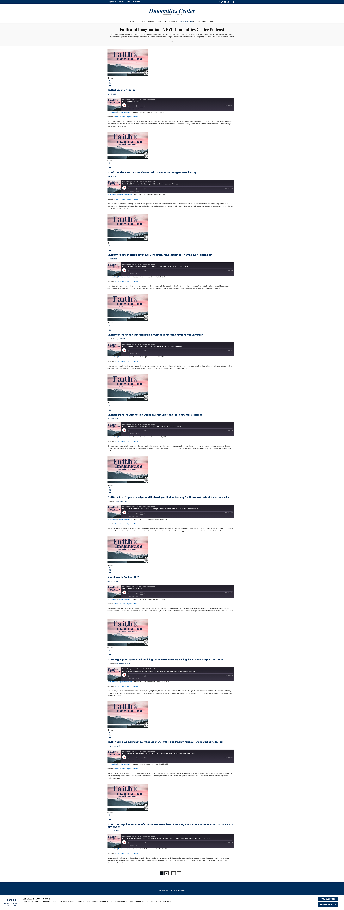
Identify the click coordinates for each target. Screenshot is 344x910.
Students (172, 21)
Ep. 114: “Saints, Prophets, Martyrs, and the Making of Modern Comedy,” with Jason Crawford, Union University (168, 497)
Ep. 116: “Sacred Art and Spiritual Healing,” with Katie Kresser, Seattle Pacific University (155, 334)
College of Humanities (133, 2)
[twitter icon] (222, 2)
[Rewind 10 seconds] (137, 106)
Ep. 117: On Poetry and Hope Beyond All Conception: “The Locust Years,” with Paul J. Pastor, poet (160, 254)
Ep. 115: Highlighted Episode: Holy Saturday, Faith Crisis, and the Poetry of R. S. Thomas (155, 414)
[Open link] (110, 83)
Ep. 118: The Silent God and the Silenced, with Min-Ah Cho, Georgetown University (152, 172)
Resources (201, 21)
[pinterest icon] (110, 85)
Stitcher (136, 117)
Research (161, 21)
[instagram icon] (228, 2)
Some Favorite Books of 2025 (123, 577)
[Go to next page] (179, 873)
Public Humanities (186, 21)
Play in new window (125, 112)
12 (174, 873)
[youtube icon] (225, 2)
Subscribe (131, 109)
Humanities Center (172, 10)
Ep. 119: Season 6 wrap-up (121, 90)
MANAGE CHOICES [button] (328, 899)
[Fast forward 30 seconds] (147, 106)
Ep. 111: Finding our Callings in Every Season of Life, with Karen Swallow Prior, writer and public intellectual (165, 741)
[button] (341, 898)
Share (137, 109)
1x (141, 106)
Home (132, 21)
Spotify (129, 117)
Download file (112, 112)
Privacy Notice (164, 891)
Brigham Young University (117, 2)
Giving (212, 21)
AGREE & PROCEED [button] (328, 904)
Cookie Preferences (178, 891)
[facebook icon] (219, 2)
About (141, 21)
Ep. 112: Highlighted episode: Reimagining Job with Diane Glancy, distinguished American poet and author (166, 659)
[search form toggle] (234, 2)
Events (150, 21)
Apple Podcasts (120, 117)
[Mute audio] (131, 106)
